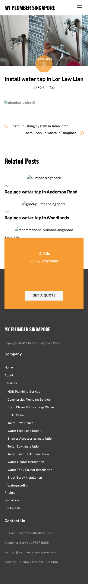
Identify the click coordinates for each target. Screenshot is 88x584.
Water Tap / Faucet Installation (29, 470)
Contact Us (12, 508)
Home (8, 367)
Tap (52, 87)
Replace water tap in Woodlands (36, 217)
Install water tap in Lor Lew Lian (44, 79)
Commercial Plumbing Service (29, 399)
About (8, 375)
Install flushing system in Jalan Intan (40, 126)
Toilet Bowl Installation (23, 446)
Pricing (9, 492)
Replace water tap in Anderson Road (41, 192)
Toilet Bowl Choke (20, 423)
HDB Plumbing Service (23, 391)
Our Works (12, 500)
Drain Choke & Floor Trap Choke (30, 407)
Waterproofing (17, 485)
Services (10, 383)
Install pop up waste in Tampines (50, 133)
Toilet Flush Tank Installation (28, 454)
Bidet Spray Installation (24, 477)
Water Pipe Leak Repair (24, 431)
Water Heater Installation (25, 462)
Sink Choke (15, 415)
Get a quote (44, 295)
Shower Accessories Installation (30, 438)
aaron (38, 87)
